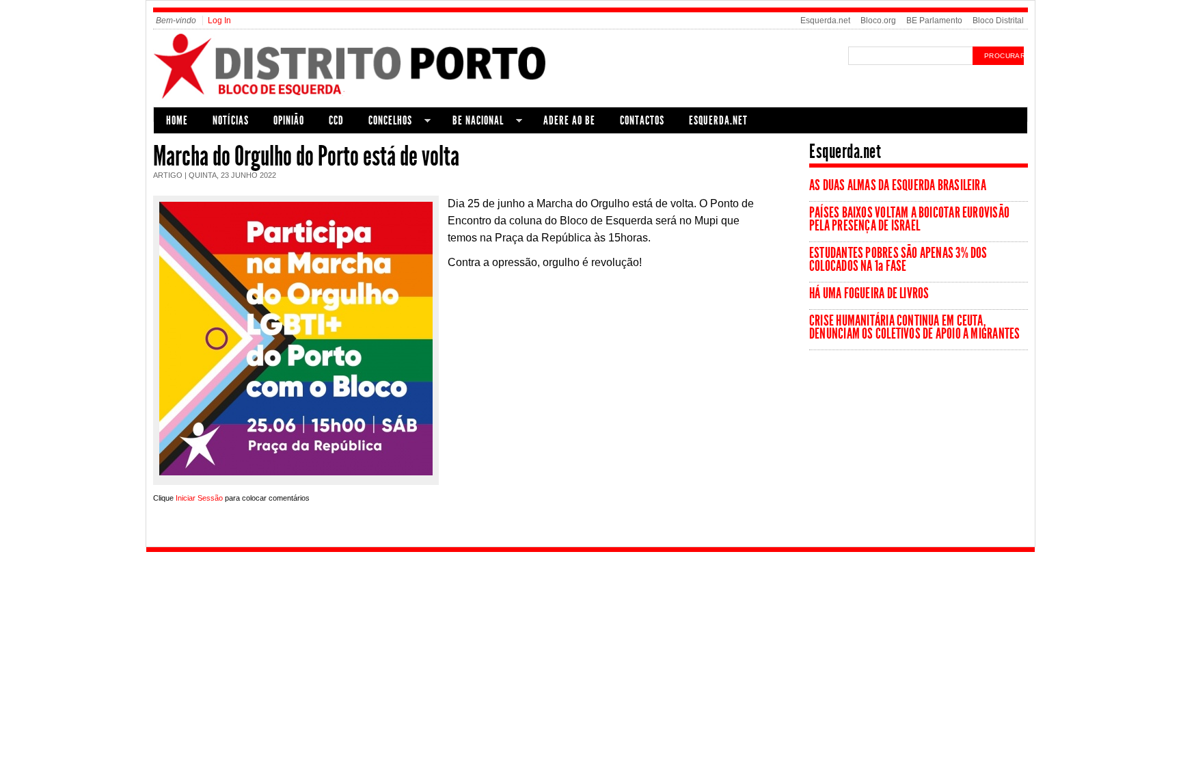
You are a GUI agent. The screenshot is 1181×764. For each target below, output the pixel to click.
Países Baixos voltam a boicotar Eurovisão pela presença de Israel (909, 219)
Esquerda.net (825, 20)
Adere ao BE (569, 120)
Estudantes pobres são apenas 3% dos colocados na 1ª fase (898, 259)
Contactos (642, 120)
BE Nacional (472, 122)
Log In (219, 20)
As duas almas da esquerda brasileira (897, 185)
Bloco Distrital (998, 20)
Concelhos (384, 122)
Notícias (231, 120)
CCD (336, 120)
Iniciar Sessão (199, 498)
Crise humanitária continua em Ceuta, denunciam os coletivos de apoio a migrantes (914, 327)
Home (177, 120)
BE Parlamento (934, 20)
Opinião (288, 120)
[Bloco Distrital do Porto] (373, 98)
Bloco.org (878, 20)
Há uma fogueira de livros (869, 293)
